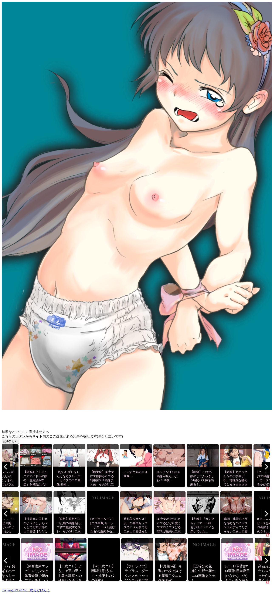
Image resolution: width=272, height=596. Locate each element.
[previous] (6, 467)
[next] (266, 467)
